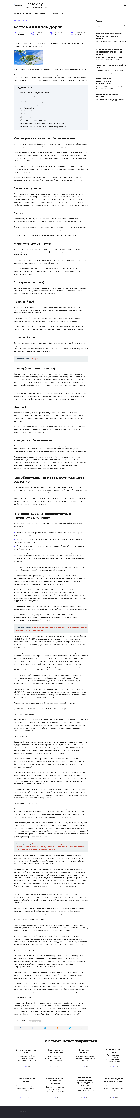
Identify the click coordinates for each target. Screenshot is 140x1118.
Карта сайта (57, 13)
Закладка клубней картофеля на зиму (113, 1079)
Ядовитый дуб (29, 108)
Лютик (26, 99)
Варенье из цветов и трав (26, 1051)
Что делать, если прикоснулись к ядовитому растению (43, 127)
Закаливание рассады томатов (107, 95)
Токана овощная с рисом (26, 1079)
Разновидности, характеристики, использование (104, 80)
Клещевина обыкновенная (35, 120)
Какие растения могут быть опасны (35, 93)
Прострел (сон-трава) (32, 105)
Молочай (27, 117)
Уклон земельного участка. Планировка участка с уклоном (109, 36)
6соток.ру (34, 4)
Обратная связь (41, 13)
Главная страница (22, 13)
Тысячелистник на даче (114, 1050)
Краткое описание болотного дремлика (55, 1080)
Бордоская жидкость (84, 1051)
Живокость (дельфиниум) (34, 102)
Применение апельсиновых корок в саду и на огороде (84, 1081)
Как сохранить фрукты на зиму (55, 1051)
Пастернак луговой (32, 96)
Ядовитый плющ (30, 111)
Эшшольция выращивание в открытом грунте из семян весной (110, 51)
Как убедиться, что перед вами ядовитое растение (42, 123)
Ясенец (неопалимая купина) (35, 114)
